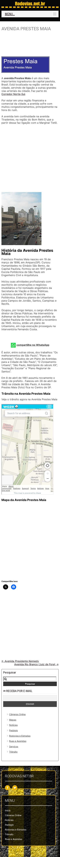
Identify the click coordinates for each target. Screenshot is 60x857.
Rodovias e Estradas (19, 735)
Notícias (13, 725)
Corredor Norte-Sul (13, 94)
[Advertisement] (30, 45)
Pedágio (13, 730)
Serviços (13, 746)
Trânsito (13, 751)
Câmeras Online (17, 714)
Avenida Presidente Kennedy (20, 661)
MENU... (10, 14)
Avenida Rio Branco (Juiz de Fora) (36, 664)
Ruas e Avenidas (17, 741)
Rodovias (30, 3)
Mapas (12, 719)
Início (7, 810)
